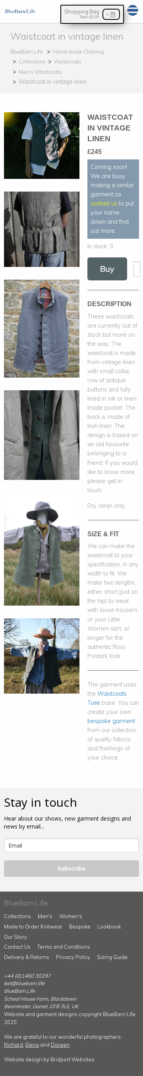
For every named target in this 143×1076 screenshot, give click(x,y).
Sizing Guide (112, 957)
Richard (13, 1044)
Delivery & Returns (26, 957)
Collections (32, 61)
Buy (107, 269)
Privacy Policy (73, 957)
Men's (45, 916)
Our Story (15, 937)
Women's (70, 916)
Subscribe (71, 868)
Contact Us (17, 947)
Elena (32, 1044)
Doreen (60, 1044)
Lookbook (109, 926)
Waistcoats (67, 61)
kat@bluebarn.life (24, 983)
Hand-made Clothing (78, 51)
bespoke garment (111, 721)
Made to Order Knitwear (33, 926)
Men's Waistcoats (40, 72)
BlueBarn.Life (26, 51)
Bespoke (80, 926)
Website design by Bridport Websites (49, 1059)
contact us (104, 203)
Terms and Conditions (63, 947)
